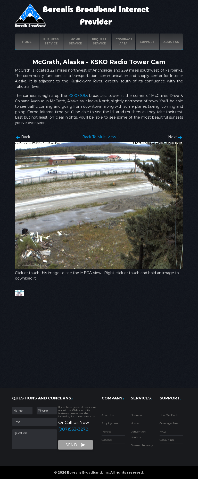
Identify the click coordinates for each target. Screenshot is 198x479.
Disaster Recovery (142, 445)
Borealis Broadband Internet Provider (96, 15)
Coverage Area (169, 423)
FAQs (163, 431)
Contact (107, 440)
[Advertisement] (99, 343)
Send (75, 445)
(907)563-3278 (73, 429)
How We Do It (168, 415)
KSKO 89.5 (78, 95)
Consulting (167, 440)
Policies (106, 431)
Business (136, 415)
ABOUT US (171, 42)
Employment (110, 423)
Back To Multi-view (99, 137)
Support (147, 42)
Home (26, 42)
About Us (107, 415)
